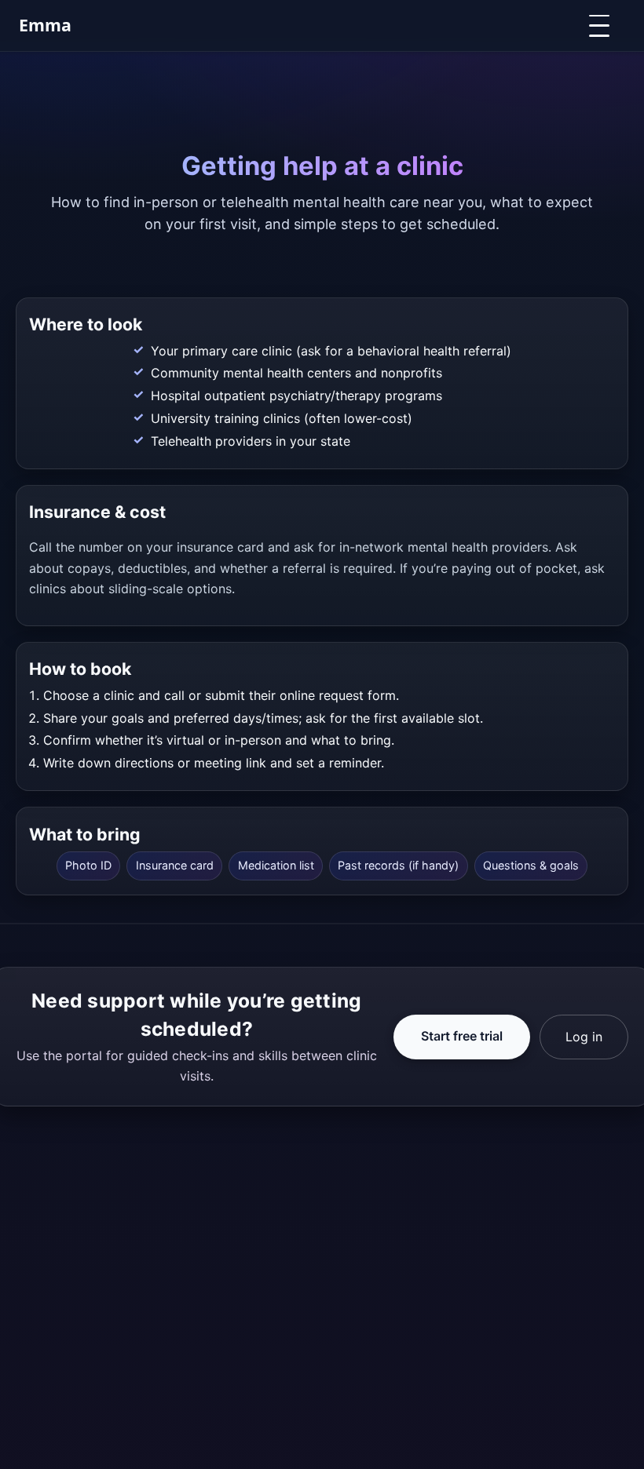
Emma (45, 24)
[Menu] (604, 26)
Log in (583, 1036)
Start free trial (462, 1036)
